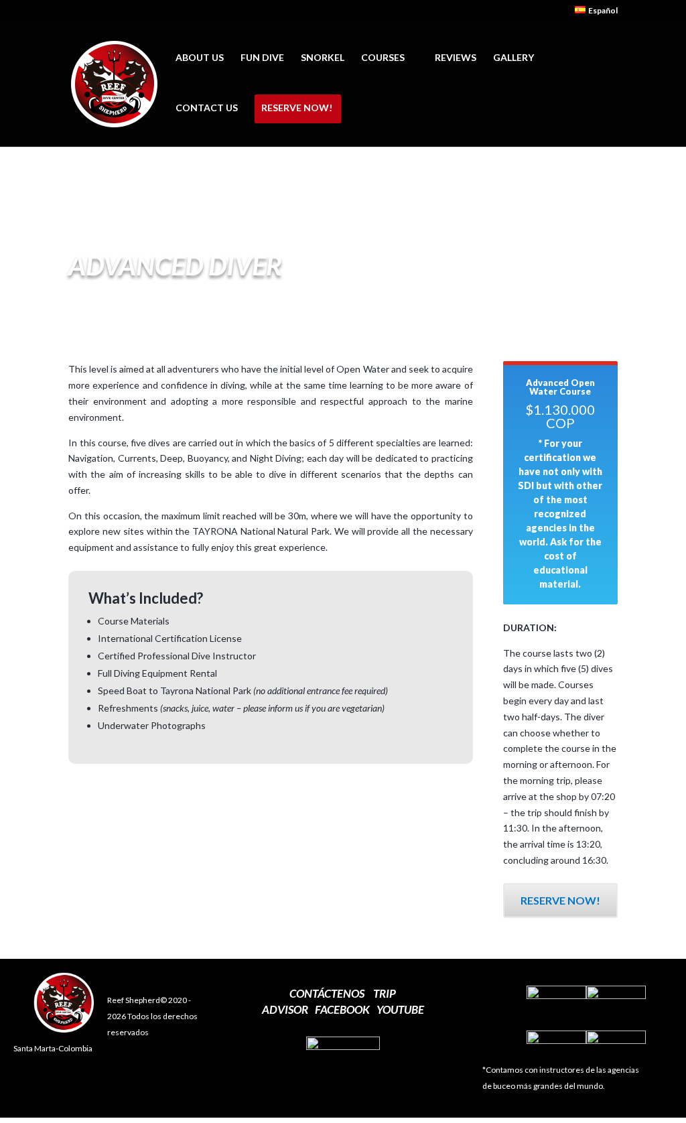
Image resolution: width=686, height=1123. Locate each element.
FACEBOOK (342, 1009)
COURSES (383, 58)
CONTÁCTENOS (326, 993)
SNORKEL (322, 58)
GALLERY (513, 58)
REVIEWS (455, 58)
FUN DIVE (262, 58)
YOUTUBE (400, 1009)
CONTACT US (207, 108)
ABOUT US (200, 58)
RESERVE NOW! (296, 108)
